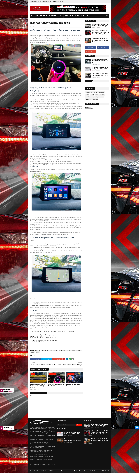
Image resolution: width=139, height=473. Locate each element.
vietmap (36, 20)
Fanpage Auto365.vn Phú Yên (90, 470)
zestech (92, 94)
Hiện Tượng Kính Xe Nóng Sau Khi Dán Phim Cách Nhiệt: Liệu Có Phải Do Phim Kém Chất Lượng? (100, 32)
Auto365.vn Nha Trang (46, 1)
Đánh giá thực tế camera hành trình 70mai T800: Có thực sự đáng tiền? (72, 439)
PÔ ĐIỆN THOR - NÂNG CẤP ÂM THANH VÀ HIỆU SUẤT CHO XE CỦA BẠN (100, 61)
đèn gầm (95, 92)
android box (37, 350)
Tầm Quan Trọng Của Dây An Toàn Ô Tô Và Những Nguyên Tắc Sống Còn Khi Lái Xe (100, 40)
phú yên (32, 352)
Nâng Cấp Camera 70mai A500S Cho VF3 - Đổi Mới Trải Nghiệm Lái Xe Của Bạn (38, 386)
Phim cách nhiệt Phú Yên (58, 1)
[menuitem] (32, 16)
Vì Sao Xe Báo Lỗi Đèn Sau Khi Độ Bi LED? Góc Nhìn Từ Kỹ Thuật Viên (100, 25)
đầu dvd (68, 350)
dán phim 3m (88, 99)
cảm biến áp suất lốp (90, 96)
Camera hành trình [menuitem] (40, 15)
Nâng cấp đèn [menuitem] (79, 15)
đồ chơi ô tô (101, 92)
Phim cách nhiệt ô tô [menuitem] (55, 15)
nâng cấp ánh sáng (99, 96)
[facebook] (90, 47)
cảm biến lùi (102, 94)
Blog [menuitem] (87, 15)
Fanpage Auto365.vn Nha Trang (77, 470)
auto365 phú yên (45, 350)
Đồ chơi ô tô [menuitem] (68, 15)
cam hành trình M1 (53, 350)
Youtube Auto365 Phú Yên (35, 1)
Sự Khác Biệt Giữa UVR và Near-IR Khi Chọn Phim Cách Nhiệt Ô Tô (100, 68)
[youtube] (90, 51)
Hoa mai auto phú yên (76, 350)
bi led (96, 94)
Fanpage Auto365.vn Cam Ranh (103, 470)
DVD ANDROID (62, 350)
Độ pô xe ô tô (95, 99)
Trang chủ (32, 20)
